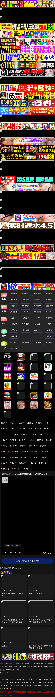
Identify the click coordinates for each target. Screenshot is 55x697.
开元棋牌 (21, 423)
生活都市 (13, 342)
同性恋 (49, 336)
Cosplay (37, 299)
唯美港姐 (37, 306)
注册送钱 (4, 428)
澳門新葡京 (33, 446)
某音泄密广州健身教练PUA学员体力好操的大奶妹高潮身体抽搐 (13, 622)
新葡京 (29, 428)
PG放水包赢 (14, 434)
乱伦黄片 (22, 440)
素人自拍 (49, 299)
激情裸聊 (25, 451)
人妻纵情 (37, 342)
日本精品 (25, 299)
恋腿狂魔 (49, 318)
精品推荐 (13, 293)
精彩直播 (33, 434)
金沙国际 (23, 457)
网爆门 (49, 330)
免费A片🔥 (43, 463)
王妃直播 (13, 440)
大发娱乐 (23, 446)
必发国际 (4, 446)
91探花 (25, 312)
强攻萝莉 (5, 645)
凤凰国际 (4, 434)
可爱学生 (37, 318)
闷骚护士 (49, 324)
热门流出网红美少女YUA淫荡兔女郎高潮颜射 (40, 646)
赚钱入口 (26, 469)
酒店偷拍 (50, 434)
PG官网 (12, 423)
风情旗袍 (13, 324)
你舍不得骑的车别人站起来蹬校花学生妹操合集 (40, 620)
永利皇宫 (43, 446)
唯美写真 (37, 330)
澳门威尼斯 (23, 463)
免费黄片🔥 (16, 469)
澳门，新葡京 (34, 457)
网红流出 (37, 312)
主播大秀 (4, 440)
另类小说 (13, 348)
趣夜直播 (40, 440)
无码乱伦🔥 (44, 451)
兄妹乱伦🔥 (5, 469)
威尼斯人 (4, 423)
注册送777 (13, 428)
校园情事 (25, 342)
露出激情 (25, 330)
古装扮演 (13, 318)
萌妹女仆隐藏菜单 (36, 593)
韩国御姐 (25, 306)
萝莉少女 (49, 293)
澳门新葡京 (14, 446)
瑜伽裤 (37, 324)
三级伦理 (13, 299)
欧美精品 (37, 293)
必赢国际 (47, 428)
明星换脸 (25, 324)
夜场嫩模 (49, 440)
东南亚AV (49, 306)
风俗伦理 (49, 342)
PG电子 (47, 423)
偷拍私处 (31, 440)
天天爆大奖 (14, 457)
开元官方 (4, 457)
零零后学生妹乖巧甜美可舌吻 (13, 594)
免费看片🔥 (5, 451)
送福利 (22, 428)
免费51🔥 (34, 451)
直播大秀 (13, 463)
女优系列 (25, 318)
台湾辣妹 (13, 306)
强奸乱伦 (25, 293)
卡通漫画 (13, 330)
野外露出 (49, 312)
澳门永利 (39, 423)
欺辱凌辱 (13, 312)
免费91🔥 (32, 463)
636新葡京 (15, 451)
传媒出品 (13, 336)
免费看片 (44, 457)
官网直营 (30, 423)
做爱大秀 (4, 463)
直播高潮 (24, 434)
